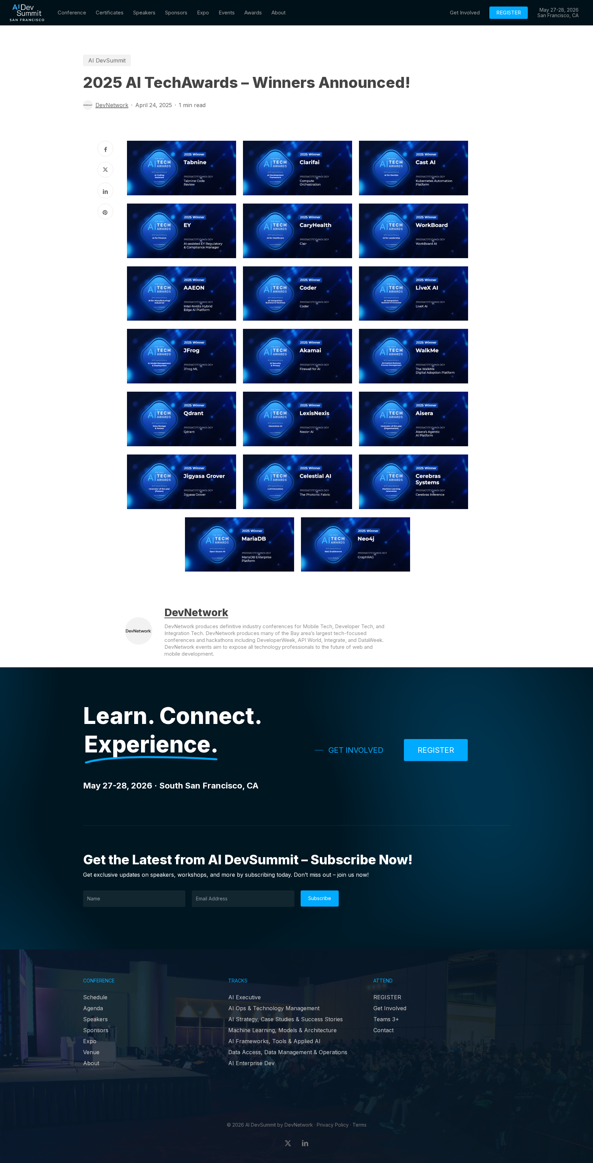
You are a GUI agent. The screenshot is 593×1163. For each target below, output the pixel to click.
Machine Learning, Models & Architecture (282, 1030)
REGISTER (387, 997)
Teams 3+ (386, 1019)
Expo (89, 1041)
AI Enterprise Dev (251, 1063)
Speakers (95, 1019)
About (91, 1063)
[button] (349, 750)
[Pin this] (105, 211)
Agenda (93, 1008)
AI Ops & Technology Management (273, 1008)
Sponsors (95, 1030)
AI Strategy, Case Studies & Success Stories (285, 1019)
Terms (359, 1125)
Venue (91, 1052)
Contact (383, 1030)
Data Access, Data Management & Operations (287, 1052)
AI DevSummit (107, 60)
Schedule (95, 997)
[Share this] (105, 149)
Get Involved (389, 1008)
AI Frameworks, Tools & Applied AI (274, 1041)
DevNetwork (111, 105)
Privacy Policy (333, 1125)
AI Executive (244, 997)
